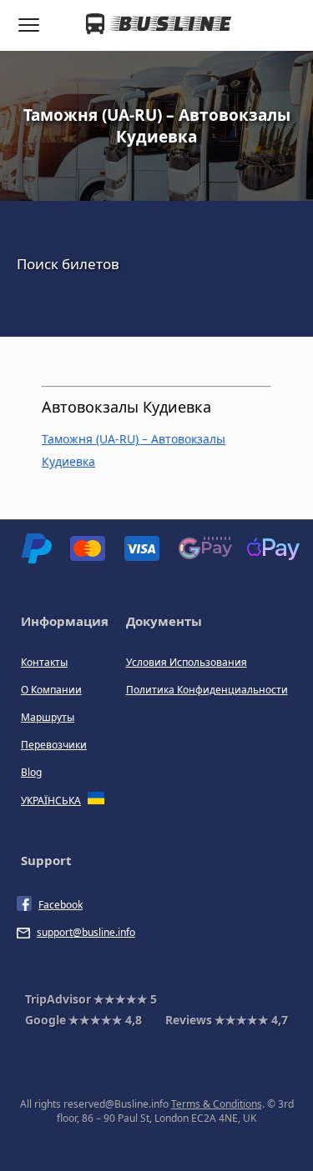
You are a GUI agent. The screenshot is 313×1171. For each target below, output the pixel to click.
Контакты (44, 662)
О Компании (51, 690)
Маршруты (47, 717)
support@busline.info (86, 932)
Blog (31, 772)
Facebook (60, 905)
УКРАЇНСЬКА (51, 800)
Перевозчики (54, 745)
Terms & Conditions (216, 1104)
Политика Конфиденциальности (207, 690)
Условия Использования (186, 662)
